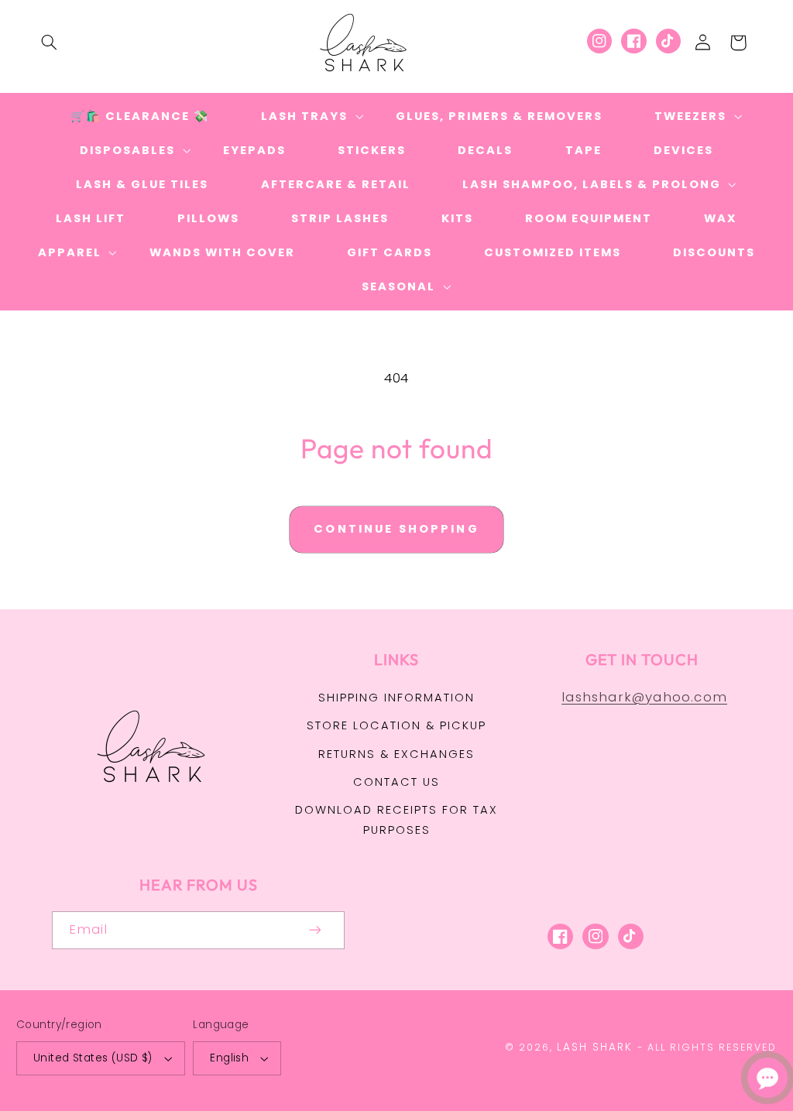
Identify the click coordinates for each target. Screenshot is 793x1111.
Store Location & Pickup (396, 725)
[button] (49, 42)
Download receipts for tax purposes (396, 820)
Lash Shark (595, 1047)
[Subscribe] (316, 930)
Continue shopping (396, 529)
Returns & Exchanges (396, 754)
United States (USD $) (93, 1058)
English (229, 1058)
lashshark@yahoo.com (644, 697)
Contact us (396, 782)
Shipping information (396, 697)
